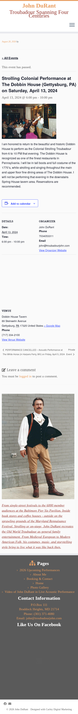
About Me (39, 574)
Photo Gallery (39, 587)
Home (40, 583)
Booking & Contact (39, 579)
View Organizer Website (53, 250)
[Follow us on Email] (10, 704)
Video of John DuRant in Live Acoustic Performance (40, 592)
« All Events (10, 58)
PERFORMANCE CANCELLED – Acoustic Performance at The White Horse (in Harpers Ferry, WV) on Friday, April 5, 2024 (34, 352)
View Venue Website (13, 339)
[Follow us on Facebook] (6, 704)
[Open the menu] (72, 25)
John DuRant (39, 5)
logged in (25, 376)
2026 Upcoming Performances (40, 570)
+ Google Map (52, 325)
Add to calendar (20, 203)
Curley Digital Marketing (59, 709)
